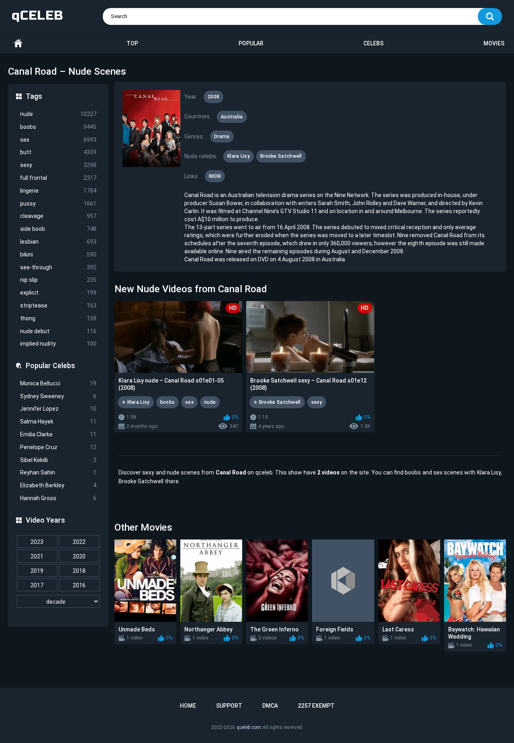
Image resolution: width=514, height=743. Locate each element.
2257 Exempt (316, 705)
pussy (58, 203)
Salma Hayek (58, 421)
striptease (58, 305)
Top (132, 43)
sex (58, 139)
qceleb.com (249, 727)
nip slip (58, 280)
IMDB (215, 176)
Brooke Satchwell (281, 156)
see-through (58, 267)
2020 (79, 556)
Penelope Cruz (58, 447)
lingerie (58, 190)
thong (58, 318)
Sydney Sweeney (58, 396)
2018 (79, 571)
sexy (58, 165)
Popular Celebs (50, 365)
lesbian (58, 241)
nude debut (58, 331)
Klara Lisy (238, 156)
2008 (213, 97)
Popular (251, 43)
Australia (232, 117)
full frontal (58, 178)
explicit (58, 292)
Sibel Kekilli (58, 460)
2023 (37, 542)
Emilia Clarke (58, 434)
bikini (58, 254)
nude (58, 114)
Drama (222, 136)
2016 (79, 585)
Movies (493, 43)
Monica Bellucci (58, 383)
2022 (79, 542)
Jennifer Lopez (58, 408)
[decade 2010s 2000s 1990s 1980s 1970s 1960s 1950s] (58, 601)
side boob (58, 229)
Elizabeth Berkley (58, 485)
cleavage (58, 216)
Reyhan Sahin (58, 472)
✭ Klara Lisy (136, 402)
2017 (37, 585)
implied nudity (58, 343)
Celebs (373, 43)
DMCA (270, 705)
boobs (58, 127)
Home (18, 43)
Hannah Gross (58, 498)
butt (58, 152)
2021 (37, 556)
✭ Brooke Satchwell (276, 402)
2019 (37, 571)
